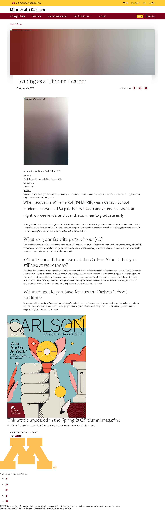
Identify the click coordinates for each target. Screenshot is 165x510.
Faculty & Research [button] (84, 16)
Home (12, 24)
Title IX (68, 508)
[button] (151, 16)
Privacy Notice (25, 508)
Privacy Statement (8, 508)
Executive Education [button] (59, 16)
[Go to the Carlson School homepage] (27, 9)
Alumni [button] (103, 16)
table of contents (23, 432)
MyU (126, 3)
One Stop (136, 3)
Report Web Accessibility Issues (48, 508)
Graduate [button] (38, 16)
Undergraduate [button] (19, 16)
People (18, 435)
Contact (152, 3)
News (19, 24)
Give (144, 3)
